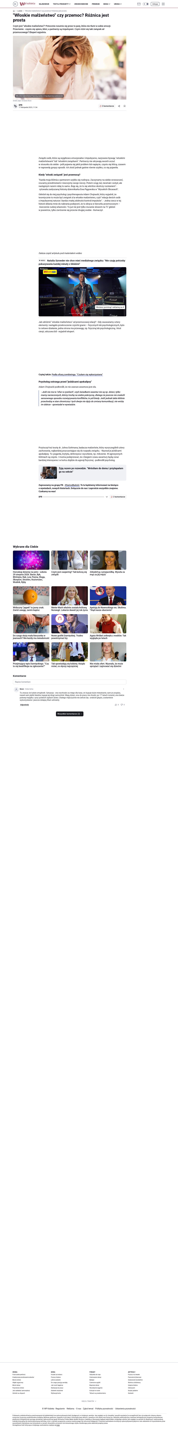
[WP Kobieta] (29, 4)
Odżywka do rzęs (95, 1374)
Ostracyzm (131, 1388)
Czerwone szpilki (94, 1382)
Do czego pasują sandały (59, 1382)
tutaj (58, 1425)
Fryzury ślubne (56, 1377)
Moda (105, 4)
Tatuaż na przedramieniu (97, 1393)
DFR (20, 105)
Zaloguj (155, 4)
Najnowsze (44, 4)
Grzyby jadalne (133, 1390)
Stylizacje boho (56, 1393)
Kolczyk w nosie (94, 1390)
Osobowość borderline (135, 1380)
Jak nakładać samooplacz (21, 1390)
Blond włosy (16, 1385)
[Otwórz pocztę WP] (139, 4)
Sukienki (130, 1393)
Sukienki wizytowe (57, 1390)
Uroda (117, 4)
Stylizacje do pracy (57, 1388)
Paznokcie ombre (18, 1388)
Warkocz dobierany (134, 1382)
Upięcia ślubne (133, 1385)
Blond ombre (16, 1380)
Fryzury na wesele (134, 1374)
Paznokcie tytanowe (134, 1377)
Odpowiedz (24, 705)
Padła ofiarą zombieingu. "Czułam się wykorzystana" (77, 374)
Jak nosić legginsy (57, 1385)
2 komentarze (108, 106)
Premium (96, 4)
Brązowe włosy (94, 1385)
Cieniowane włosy (95, 1377)
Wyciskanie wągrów (95, 1388)
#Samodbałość (72, 485)
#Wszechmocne (81, 4)
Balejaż (91, 1380)
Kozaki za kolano (56, 1374)
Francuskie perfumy (18, 1374)
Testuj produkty (61, 4)
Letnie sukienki (56, 1380)
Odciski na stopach (18, 1393)
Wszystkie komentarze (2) (68, 714)
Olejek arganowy (17, 1382)
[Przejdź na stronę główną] (15, 6)
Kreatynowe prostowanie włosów (23, 1377)
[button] (146, 4)
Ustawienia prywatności (125, 1408)
